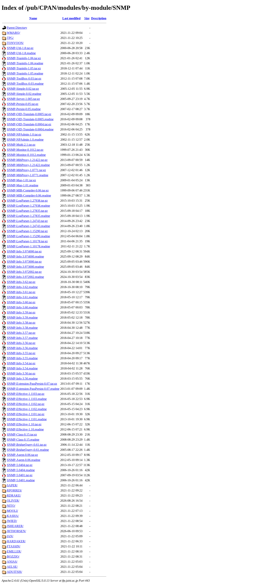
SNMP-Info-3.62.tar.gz (21, 282)
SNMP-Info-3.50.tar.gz (21, 373)
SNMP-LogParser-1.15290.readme (28, 236)
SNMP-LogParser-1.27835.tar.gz (27, 210)
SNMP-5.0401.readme (21, 480)
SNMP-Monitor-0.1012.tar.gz (25, 149)
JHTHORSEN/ (16, 531)
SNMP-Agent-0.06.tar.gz (22, 454)
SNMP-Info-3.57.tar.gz (21, 332)
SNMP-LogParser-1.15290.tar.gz (27, 231)
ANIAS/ (12, 561)
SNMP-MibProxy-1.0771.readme (27, 175)
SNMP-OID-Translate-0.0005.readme (30, 119)
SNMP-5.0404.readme (21, 470)
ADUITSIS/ (14, 571)
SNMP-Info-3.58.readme (22, 327)
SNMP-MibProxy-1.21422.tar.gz (27, 160)
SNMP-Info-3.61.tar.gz (21, 292)
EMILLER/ (14, 551)
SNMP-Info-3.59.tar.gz (21, 312)
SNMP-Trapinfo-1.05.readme (25, 73)
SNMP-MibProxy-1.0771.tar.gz (26, 170)
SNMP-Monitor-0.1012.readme (26, 154)
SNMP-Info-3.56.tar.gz (21, 343)
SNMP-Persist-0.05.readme (24, 109)
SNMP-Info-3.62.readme (22, 287)
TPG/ (10, 38)
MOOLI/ (12, 510)
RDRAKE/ (14, 495)
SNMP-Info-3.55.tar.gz (21, 353)
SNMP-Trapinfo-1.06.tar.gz (24, 58)
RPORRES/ (14, 490)
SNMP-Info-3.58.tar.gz (21, 322)
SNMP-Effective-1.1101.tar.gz (25, 414)
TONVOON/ (15, 43)
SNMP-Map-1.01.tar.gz (21, 180)
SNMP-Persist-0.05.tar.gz (22, 104)
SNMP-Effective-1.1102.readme (27, 409)
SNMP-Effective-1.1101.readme (27, 419)
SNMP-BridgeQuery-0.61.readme (28, 449)
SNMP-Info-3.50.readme (22, 378)
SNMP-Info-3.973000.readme (25, 266)
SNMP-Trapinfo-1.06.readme (25, 63)
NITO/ (11, 505)
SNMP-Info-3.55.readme (22, 358)
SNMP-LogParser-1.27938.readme (28, 205)
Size (87, 18)
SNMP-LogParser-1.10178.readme (28, 246)
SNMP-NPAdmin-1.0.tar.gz (24, 134)
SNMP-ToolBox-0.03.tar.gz (24, 78)
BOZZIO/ (13, 556)
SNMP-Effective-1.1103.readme (27, 399)
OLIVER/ (13, 500)
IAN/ (10, 536)
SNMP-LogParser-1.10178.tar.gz (27, 241)
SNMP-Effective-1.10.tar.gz (24, 424)
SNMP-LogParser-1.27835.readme (28, 215)
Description (98, 18)
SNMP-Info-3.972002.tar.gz (24, 271)
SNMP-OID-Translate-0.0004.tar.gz (29, 124)
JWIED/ (12, 521)
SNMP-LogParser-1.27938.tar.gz (27, 200)
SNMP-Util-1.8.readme (21, 53)
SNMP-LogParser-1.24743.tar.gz (27, 221)
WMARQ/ (13, 32)
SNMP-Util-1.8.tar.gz (20, 48)
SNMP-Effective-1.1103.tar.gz (25, 393)
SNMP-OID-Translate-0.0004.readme (30, 129)
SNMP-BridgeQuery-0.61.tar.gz (27, 444)
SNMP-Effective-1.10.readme (25, 429)
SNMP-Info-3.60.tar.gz (21, 302)
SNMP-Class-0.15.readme (23, 439)
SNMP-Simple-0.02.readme (24, 93)
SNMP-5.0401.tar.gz (19, 475)
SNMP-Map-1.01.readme (22, 185)
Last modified (71, 18)
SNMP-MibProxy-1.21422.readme (28, 165)
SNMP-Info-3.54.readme (22, 368)
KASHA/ (13, 516)
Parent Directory (17, 27)
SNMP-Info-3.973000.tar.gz (24, 261)
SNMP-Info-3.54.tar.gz (21, 363)
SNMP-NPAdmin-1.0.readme (25, 139)
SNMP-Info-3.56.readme (22, 348)
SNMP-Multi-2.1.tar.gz (21, 144)
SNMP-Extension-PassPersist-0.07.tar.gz (32, 383)
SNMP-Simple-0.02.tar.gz (23, 88)
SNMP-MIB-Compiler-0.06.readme (29, 195)
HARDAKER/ (16, 541)
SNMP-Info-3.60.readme (22, 307)
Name (33, 18)
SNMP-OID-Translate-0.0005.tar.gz (29, 114)
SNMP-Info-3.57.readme (22, 338)
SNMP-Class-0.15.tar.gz (22, 434)
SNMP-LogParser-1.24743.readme (28, 226)
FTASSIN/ (13, 546)
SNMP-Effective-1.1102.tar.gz (25, 404)
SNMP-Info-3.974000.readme (25, 256)
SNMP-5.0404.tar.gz (19, 465)
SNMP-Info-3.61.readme (22, 297)
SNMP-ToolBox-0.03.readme (25, 83)
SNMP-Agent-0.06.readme (23, 460)
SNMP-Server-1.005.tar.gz (23, 99)
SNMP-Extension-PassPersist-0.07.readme (33, 388)
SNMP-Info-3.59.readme (22, 317)
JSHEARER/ (15, 526)
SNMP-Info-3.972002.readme (25, 277)
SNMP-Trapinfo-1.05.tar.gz (24, 68)
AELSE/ (12, 566)
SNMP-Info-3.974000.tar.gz (24, 251)
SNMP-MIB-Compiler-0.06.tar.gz (28, 190)
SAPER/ (12, 485)
